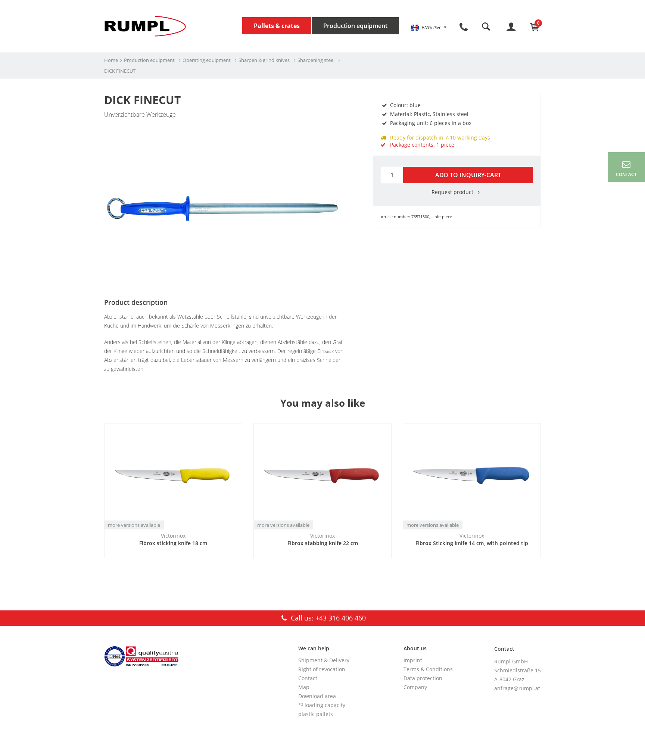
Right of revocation (321, 669)
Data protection (422, 678)
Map (303, 687)
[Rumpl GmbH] (145, 26)
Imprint (412, 660)
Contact (307, 678)
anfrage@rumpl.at (517, 688)
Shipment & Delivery (323, 660)
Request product (453, 192)
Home (111, 60)
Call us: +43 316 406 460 (327, 617)
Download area (317, 696)
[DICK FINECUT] (225, 150)
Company (415, 687)
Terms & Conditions (428, 669)
